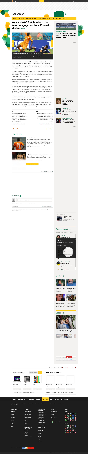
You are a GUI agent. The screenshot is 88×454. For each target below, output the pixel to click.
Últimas (14, 18)
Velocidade (13, 425)
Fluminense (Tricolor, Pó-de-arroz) (68, 418)
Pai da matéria (55, 18)
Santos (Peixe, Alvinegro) (68, 420)
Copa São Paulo (41, 420)
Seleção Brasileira (57, 422)
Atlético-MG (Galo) (66, 413)
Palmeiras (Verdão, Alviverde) (66, 420)
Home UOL (13, 399)
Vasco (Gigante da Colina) (73, 432)
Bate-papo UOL (64, 399)
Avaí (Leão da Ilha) (75, 426)
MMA (12, 419)
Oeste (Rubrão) (71, 430)
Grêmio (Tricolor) (73, 418)
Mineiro (25, 433)
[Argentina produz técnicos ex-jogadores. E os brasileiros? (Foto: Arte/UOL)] (70, 337)
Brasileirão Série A (41, 412)
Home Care (70, 392)
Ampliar (48, 34)
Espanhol (40, 435)
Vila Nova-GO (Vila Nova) (75, 432)
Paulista (26, 430)
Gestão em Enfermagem (62, 392)
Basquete (13, 413)
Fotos (25, 423)
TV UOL (61, 1)
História (65, 18)
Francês (39, 436)
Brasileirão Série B (41, 414)
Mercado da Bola (52, 404)
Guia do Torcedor (42, 18)
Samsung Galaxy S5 (17, 392)
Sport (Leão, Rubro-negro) (73, 420)
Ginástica (13, 417)
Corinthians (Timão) (66, 416)
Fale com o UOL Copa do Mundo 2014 (55, 367)
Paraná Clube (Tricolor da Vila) (73, 430)
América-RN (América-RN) (71, 426)
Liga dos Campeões (42, 429)
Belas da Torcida (27, 417)
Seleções (28, 18)
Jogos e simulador (55, 413)
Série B (66, 423)
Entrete (46, 1)
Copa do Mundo (61, 404)
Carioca (26, 432)
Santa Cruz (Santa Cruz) (71, 432)
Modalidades (14, 409)
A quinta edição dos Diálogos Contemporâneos (67, 238)
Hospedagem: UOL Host (74, 452)
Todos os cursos (72, 373)
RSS (27, 448)
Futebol (12, 416)
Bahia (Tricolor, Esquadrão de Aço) (71, 413)
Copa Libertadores (41, 425)
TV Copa (49, 18)
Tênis (12, 423)
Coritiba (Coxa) (68, 416)
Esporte (41, 1)
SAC (27, 1)
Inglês (39, 438)
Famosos (56, 1)
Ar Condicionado (25, 392)
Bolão (60, 18)
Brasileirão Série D (41, 417)
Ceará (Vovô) (71, 428)
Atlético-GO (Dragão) (73, 426)
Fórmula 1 (13, 414)
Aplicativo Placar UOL (28, 419)
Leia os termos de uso (16, 210)
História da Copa (54, 419)
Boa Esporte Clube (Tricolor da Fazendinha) (66, 428)
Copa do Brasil (44, 404)
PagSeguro (69, 1)
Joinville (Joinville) (66, 430)
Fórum (25, 420)
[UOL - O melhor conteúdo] (13, 1)
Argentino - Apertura (42, 432)
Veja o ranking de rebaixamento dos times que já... (67, 265)
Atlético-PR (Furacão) (68, 413)
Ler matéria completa (31, 164)
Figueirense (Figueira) (75, 416)
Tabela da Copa (21, 18)
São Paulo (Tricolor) (71, 420)
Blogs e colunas (62, 229)
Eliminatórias (53, 417)
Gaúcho (26, 435)
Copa (20, 14)
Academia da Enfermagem (51, 392)
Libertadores (30, 404)
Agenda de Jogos (27, 411)
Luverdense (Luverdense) (73, 428)
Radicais (13, 422)
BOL (65, 1)
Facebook (23, 448)
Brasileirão (37, 404)
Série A (66, 411)
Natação (12, 420)
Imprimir (42, 171)
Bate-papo (31, 1)
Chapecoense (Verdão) (75, 413)
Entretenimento (22, 399)
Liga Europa (40, 430)
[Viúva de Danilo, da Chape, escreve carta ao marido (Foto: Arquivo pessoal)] (66, 337)
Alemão (39, 433)
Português (40, 441)
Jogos (57, 399)
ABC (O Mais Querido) (66, 426)
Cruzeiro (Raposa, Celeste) (73, 416)
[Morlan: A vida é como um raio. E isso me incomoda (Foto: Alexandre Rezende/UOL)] (74, 337)
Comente (23, 28)
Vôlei (12, 426)
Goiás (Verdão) (71, 418)
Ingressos (53, 414)
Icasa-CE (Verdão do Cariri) (75, 428)
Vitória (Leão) (75, 420)
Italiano (39, 439)
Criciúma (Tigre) (71, 416)
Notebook (32, 392)
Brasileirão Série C (41, 415)
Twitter (25, 448)
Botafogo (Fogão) (73, 413)
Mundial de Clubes (41, 427)
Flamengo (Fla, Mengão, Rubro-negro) (66, 418)
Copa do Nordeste (28, 436)
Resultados (26, 413)
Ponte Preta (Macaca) (75, 430)
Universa (51, 1)
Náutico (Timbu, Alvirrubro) (68, 430)
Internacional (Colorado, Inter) (75, 418)
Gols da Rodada (27, 416)
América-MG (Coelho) (68, 426)
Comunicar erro (48, 171)
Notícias (37, 1)
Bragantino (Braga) (68, 428)
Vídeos (25, 425)
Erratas (66, 367)
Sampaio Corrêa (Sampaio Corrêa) (68, 432)
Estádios (34, 18)
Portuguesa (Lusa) (66, 432)
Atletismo (13, 411)
